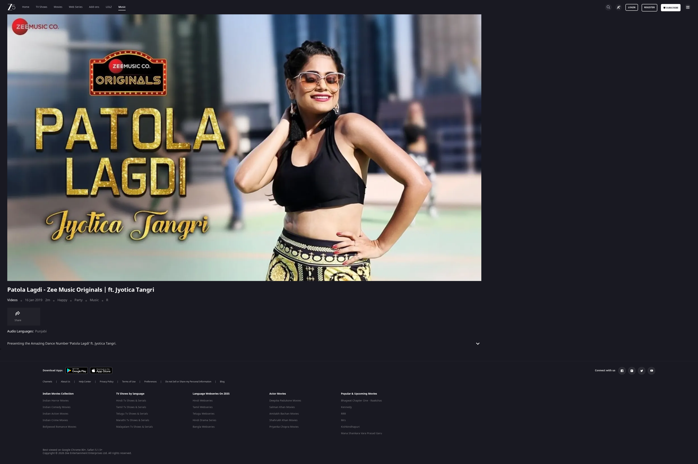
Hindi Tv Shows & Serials (131, 401)
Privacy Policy (106, 381)
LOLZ (109, 7)
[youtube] (651, 371)
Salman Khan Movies (282, 407)
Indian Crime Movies (55, 420)
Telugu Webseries (203, 414)
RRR (343, 414)
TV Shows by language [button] (130, 394)
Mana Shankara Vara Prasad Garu (361, 433)
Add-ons (94, 7)
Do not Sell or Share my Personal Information (188, 381)
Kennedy (346, 407)
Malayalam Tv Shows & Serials (134, 427)
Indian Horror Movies (56, 401)
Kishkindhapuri (350, 427)
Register (649, 7)
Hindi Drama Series (204, 420)
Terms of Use (129, 381)
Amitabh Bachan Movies (284, 414)
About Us (65, 381)
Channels (47, 381)
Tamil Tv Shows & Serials (131, 407)
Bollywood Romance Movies (59, 427)
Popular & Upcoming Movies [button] (359, 394)
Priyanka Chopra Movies (284, 427)
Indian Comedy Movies (57, 407)
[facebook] (622, 371)
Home (25, 7)
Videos (12, 300)
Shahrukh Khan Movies (283, 420)
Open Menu (688, 7)
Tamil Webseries (203, 407)
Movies (58, 7)
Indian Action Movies (55, 414)
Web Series (76, 7)
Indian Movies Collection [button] (58, 394)
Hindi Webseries (203, 401)
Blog (222, 381)
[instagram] (632, 371)
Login (631, 7)
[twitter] (641, 371)
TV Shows (41, 7)
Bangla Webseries (204, 427)
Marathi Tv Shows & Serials (132, 420)
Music (122, 7)
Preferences (150, 381)
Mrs (343, 420)
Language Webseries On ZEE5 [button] (211, 394)
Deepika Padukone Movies (285, 401)
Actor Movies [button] (277, 394)
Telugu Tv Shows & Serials (132, 414)
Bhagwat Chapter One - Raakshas (361, 401)
